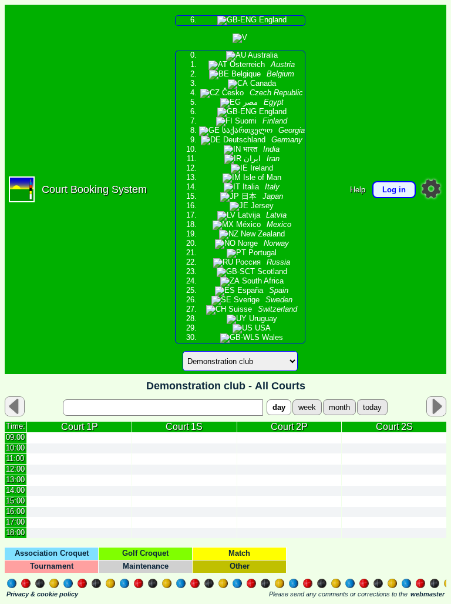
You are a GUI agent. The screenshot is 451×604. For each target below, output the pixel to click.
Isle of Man (261, 177)
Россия (261, 262)
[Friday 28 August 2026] (15, 406)
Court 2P (289, 427)
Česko (261, 93)
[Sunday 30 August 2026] (436, 406)
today (372, 407)
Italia (260, 187)
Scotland (271, 272)
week (307, 407)
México (262, 225)
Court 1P (79, 427)
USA (262, 328)
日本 (261, 196)
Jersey (261, 206)
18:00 (15, 532)
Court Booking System (94, 189)
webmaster (427, 594)
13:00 (15, 479)
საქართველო (262, 130)
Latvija (261, 215)
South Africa (262, 281)
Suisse (261, 309)
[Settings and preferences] (431, 188)
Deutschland (261, 140)
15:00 (15, 500)
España (261, 290)
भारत (260, 149)
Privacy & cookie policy (42, 594)
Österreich (261, 65)
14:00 (15, 490)
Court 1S (184, 427)
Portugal (261, 253)
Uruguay (262, 319)
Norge (262, 243)
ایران (260, 159)
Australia (262, 55)
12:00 (15, 469)
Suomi (260, 121)
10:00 (15, 447)
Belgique (261, 74)
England (272, 20)
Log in (394, 189)
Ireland (260, 168)
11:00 (15, 458)
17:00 (15, 522)
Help (357, 189)
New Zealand (261, 234)
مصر (262, 102)
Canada (262, 83)
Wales (271, 337)
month (339, 407)
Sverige (261, 300)
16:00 (15, 511)
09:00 (15, 437)
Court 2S (394, 427)
